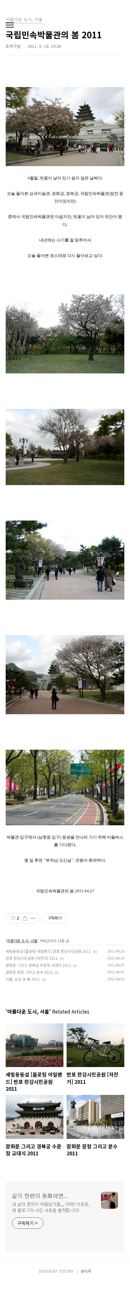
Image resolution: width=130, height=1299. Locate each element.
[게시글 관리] (33, 918)
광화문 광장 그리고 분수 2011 (29, 972)
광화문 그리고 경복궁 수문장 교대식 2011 (38, 965)
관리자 (86, 1271)
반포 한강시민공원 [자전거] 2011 (32, 958)
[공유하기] (25, 918)
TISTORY (66, 1271)
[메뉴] (9, 25)
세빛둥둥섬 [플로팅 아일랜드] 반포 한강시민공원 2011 (48, 951)
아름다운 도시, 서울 (22, 940)
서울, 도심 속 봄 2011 (23, 979)
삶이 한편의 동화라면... (40, 1195)
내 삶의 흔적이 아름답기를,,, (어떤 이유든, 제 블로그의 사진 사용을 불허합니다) (51, 1207)
